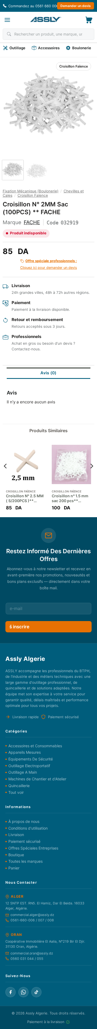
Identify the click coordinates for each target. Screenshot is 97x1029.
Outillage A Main (22, 772)
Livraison (16, 834)
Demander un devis (75, 6)
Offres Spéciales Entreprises (33, 848)
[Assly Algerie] (45, 19)
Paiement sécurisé (24, 841)
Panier (13, 868)
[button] (7, 19)
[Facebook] (10, 992)
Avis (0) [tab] (48, 372)
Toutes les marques (25, 861)
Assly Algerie (36, 1013)
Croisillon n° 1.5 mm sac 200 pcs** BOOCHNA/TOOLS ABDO (70, 498)
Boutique (16, 854)
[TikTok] (36, 992)
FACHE (32, 222)
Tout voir (16, 792)
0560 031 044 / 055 (27, 959)
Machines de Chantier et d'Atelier (37, 779)
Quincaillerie (19, 785)
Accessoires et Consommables (35, 745)
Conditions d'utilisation (28, 828)
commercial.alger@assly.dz (32, 915)
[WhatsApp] (23, 992)
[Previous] (12, 104)
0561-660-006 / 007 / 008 (32, 920)
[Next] (85, 104)
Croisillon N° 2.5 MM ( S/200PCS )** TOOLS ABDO (25, 498)
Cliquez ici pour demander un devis (48, 264)
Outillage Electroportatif (29, 765)
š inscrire (19, 626)
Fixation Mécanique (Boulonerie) (30, 191)
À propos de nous (23, 821)
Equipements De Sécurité (30, 759)
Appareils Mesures (24, 752)
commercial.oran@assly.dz (32, 953)
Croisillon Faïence (73, 66)
